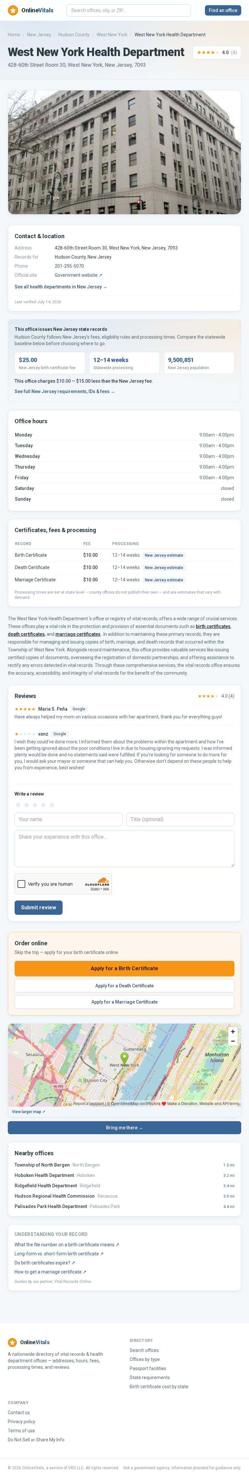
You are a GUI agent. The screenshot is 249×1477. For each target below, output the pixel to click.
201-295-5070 (69, 266)
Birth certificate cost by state (159, 1386)
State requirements (150, 1377)
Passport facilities (148, 1368)
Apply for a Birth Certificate (124, 968)
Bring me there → (124, 1127)
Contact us (19, 1412)
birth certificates (213, 626)
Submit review (38, 907)
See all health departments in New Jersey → (61, 286)
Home (14, 34)
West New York (112, 34)
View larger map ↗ (28, 1112)
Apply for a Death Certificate (124, 985)
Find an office (223, 10)
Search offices (144, 1350)
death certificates (26, 634)
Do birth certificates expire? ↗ (45, 1262)
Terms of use (21, 1430)
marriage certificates (78, 634)
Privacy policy (21, 1421)
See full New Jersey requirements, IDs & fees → (65, 391)
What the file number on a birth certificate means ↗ (67, 1244)
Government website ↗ (78, 275)
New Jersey (39, 34)
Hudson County (73, 34)
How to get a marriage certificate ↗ (51, 1271)
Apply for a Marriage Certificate (124, 1002)
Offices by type (145, 1359)
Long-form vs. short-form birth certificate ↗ (59, 1253)
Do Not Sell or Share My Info (36, 1439)
